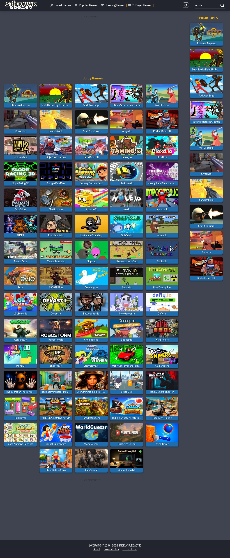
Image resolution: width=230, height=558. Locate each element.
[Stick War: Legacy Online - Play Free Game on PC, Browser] (23, 8)
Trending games (115, 5)
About (96, 549)
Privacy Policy (111, 549)
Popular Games (88, 5)
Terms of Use (130, 549)
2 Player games (141, 5)
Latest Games (63, 5)
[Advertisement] (91, 44)
